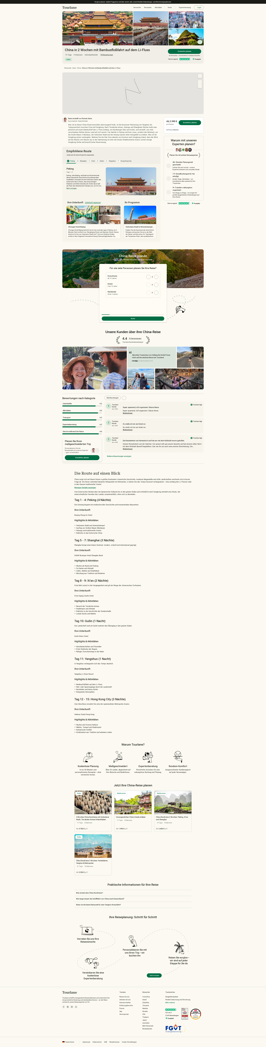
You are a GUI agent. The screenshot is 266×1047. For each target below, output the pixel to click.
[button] (69, 7)
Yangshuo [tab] (111, 161)
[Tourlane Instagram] (67, 1007)
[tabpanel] (111, 203)
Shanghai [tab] (81, 161)
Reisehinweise (114, 1042)
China (79, 68)
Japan (144, 1020)
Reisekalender (147, 1029)
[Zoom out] (200, 86)
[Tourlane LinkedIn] (72, 1007)
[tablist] (111, 161)
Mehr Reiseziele (147, 1026)
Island (144, 1000)
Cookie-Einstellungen (129, 1042)
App (120, 1011)
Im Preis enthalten (172, 130)
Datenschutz (97, 1042)
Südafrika (145, 1002)
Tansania (145, 1005)
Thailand (145, 1017)
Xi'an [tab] (92, 161)
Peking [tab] (71, 161)
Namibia (145, 1008)
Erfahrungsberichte (126, 1005)
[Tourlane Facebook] (63, 1007)
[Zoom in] (200, 82)
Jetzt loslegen (154, 975)
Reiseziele (67, 68)
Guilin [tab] (100, 161)
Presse (121, 1008)
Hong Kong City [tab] (124, 161)
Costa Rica (146, 997)
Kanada (145, 1011)
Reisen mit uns (124, 997)
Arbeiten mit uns (125, 1000)
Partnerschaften (125, 1002)
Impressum (86, 1042)
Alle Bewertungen (113, 398)
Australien (146, 1023)
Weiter (133, 318)
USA (143, 1014)
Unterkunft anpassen (93, 202)
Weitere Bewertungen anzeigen (119, 456)
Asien (74, 68)
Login (199, 7)
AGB (105, 1042)
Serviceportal (124, 1014)
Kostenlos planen (184, 51)
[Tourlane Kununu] (76, 1007)
